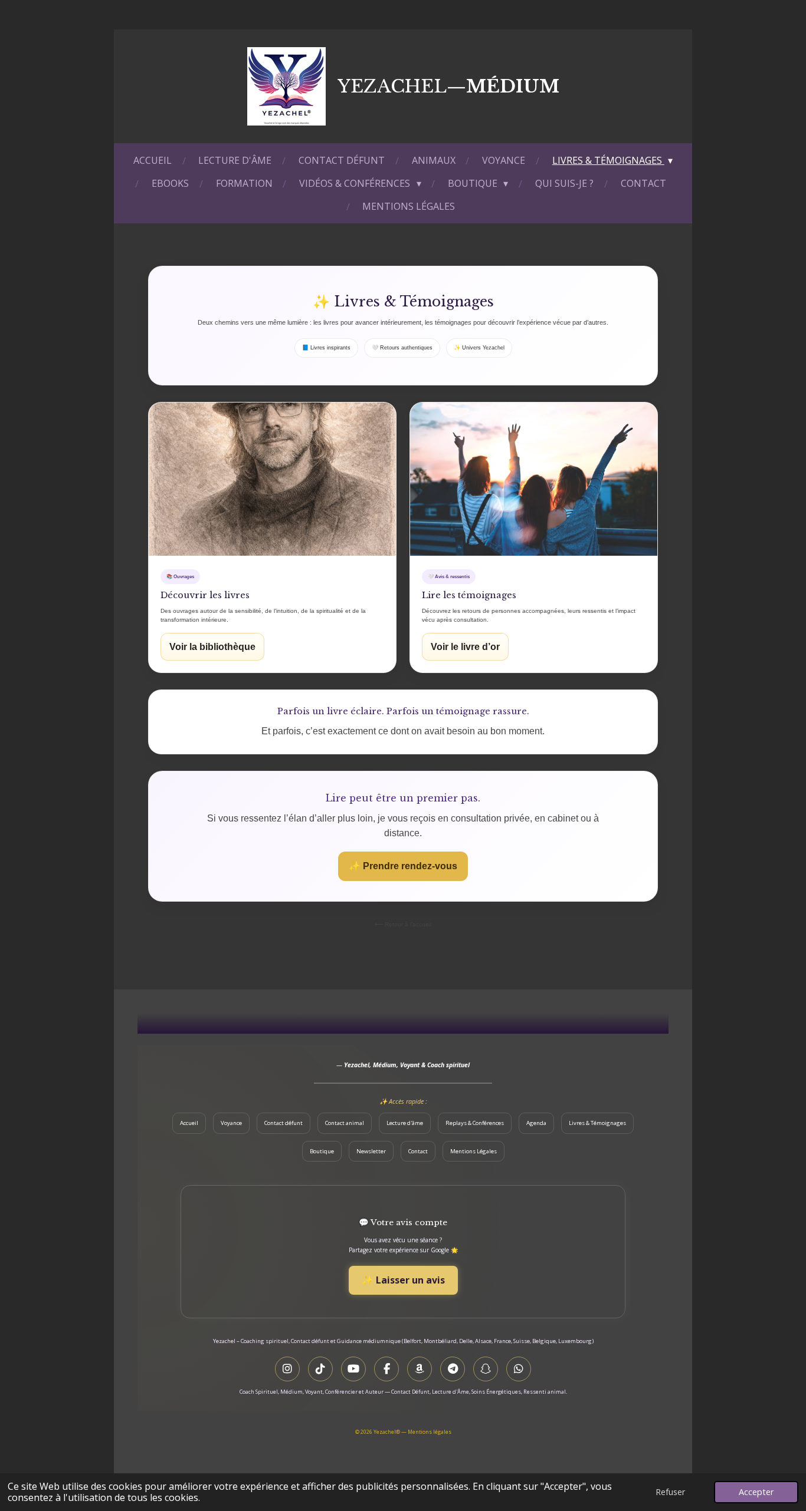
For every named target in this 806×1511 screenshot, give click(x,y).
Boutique (322, 1151)
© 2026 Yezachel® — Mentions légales (403, 1432)
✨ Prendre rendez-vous (403, 866)
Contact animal (344, 1123)
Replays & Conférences (474, 1123)
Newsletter (371, 1151)
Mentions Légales (473, 1151)
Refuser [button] (670, 1491)
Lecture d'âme (404, 1123)
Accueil (189, 1123)
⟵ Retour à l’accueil (403, 924)
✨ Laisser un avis (403, 1280)
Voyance (231, 1123)
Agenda (536, 1123)
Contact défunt (283, 1123)
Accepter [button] (756, 1491)
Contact (418, 1151)
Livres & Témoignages (597, 1123)
